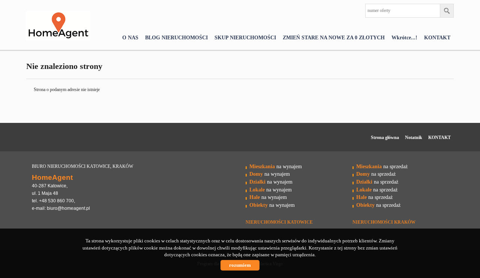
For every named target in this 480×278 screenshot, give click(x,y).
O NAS (130, 37)
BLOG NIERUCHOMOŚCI (176, 37)
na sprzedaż (382, 166)
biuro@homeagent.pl (68, 208)
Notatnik (413, 137)
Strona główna (385, 137)
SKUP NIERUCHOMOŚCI (245, 37)
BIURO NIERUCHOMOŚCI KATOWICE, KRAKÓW (82, 166)
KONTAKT (437, 37)
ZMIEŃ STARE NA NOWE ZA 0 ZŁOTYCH (334, 37)
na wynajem (275, 166)
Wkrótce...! (404, 37)
